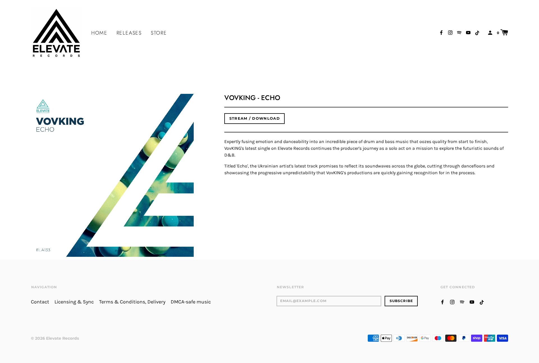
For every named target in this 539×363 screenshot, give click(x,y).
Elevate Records (62, 338)
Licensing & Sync (74, 302)
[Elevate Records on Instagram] (450, 32)
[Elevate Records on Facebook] (441, 32)
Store (159, 33)
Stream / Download (254, 118)
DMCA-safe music (191, 302)
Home (99, 33)
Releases (129, 33)
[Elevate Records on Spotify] (459, 32)
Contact (40, 302)
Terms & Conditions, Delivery (132, 302)
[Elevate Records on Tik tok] (477, 32)
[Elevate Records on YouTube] (468, 32)
